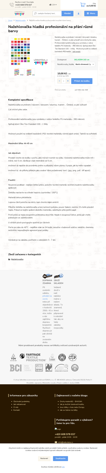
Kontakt (16, 410)
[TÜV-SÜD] (13, 357)
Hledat (67, 13)
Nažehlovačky (21, 20)
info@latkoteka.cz (65, 442)
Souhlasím (61, 458)
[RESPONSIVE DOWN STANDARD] (75, 367)
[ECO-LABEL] (52, 357)
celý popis (76, 51)
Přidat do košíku (82, 81)
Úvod (10, 20)
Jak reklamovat (19, 404)
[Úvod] (19, 13)
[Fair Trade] (33, 357)
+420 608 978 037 (23, 5)
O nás (15, 407)
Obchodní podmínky (21, 401)
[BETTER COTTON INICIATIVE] (21, 367)
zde (63, 467)
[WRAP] (72, 357)
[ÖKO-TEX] (62, 367)
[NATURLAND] (49, 367)
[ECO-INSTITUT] (39, 367)
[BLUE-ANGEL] (62, 357)
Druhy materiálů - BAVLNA (71, 401)
